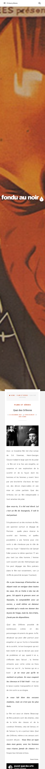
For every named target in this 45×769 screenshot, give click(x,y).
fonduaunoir (29, 415)
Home (13, 395)
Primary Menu (12, 3)
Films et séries (22, 395)
